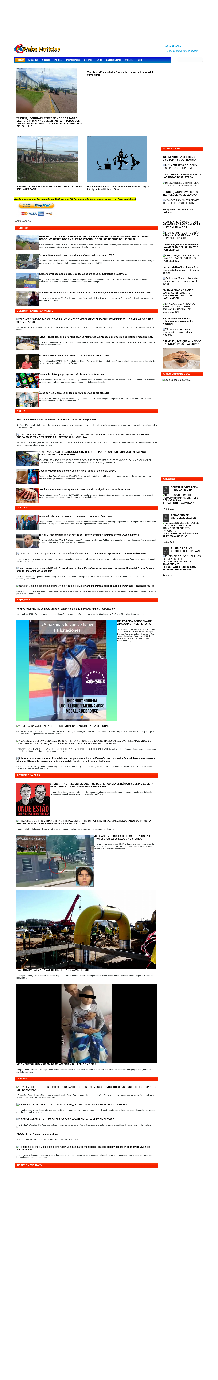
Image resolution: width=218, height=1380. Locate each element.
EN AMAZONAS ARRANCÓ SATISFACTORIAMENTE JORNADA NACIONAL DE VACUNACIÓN (178, 294)
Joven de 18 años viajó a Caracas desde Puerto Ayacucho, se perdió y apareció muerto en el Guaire (95, 292)
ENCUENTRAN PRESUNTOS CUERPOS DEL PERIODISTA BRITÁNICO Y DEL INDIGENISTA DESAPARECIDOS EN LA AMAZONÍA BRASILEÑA (101, 785)
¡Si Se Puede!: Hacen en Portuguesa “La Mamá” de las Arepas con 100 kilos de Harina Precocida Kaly (96, 337)
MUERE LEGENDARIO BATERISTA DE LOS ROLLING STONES (74, 355)
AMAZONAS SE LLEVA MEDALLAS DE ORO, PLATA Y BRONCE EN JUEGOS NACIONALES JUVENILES (83, 742)
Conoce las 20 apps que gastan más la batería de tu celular (72, 374)
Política (57, 60)
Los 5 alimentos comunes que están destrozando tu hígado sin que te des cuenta (84, 489)
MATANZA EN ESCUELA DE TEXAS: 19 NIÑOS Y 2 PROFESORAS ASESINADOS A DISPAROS (122, 837)
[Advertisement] (109, 21)
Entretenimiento (113, 60)
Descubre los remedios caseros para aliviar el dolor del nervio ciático (77, 470)
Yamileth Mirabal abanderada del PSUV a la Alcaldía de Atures (119, 586)
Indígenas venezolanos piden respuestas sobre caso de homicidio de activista (83, 274)
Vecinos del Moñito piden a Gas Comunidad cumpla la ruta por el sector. (181, 270)
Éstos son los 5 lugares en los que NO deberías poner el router (74, 393)
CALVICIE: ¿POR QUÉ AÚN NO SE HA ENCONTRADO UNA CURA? (182, 342)
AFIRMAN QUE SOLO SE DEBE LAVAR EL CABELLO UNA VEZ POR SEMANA (180, 247)
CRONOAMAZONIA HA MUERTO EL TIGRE (90, 1119)
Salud (99, 60)
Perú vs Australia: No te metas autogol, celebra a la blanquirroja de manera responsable (65, 608)
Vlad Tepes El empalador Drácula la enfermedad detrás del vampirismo (56, 419)
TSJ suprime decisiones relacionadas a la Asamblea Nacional (178, 321)
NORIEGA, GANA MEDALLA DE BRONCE (87, 726)
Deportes (88, 60)
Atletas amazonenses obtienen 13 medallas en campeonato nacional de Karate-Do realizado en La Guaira (85, 759)
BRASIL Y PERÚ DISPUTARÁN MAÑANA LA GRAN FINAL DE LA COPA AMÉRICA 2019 (181, 224)
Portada (20, 60)
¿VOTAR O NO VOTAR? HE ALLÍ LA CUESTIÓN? (99, 1104)
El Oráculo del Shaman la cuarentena (37, 1134)
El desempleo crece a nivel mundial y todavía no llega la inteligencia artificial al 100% (118, 188)
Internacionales (73, 60)
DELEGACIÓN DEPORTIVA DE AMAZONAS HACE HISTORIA (134, 622)
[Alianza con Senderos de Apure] (176, 380)
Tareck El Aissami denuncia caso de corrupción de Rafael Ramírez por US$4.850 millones (89, 535)
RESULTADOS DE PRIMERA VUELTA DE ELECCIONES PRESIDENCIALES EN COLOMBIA (83, 822)
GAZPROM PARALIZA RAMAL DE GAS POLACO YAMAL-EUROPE (53, 970)
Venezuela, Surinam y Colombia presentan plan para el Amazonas (75, 516)
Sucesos (46, 60)
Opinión (129, 60)
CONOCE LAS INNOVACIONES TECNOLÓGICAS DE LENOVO (180, 193)
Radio (139, 60)
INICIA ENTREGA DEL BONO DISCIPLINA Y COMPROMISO (179, 158)
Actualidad (33, 60)
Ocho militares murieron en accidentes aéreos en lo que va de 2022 (76, 255)
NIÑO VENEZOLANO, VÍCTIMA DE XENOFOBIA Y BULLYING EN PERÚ (56, 1064)
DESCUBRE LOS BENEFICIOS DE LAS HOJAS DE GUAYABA (182, 175)
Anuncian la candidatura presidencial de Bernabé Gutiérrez (114, 553)
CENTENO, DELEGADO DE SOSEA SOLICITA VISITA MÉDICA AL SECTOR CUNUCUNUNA (83, 435)
